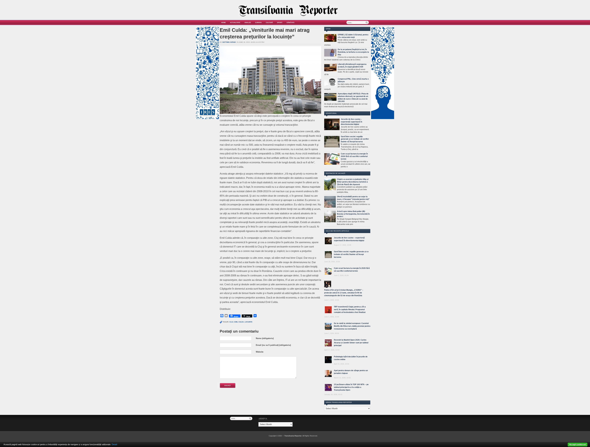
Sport (279, 22)
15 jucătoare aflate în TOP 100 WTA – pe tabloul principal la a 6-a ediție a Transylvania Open (351, 387)
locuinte (248, 322)
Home (223, 22)
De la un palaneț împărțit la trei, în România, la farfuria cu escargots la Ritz (353, 52)
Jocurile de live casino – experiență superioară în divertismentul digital (351, 121)
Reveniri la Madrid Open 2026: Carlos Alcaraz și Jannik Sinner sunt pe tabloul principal (351, 343)
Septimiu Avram (229, 42)
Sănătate (291, 22)
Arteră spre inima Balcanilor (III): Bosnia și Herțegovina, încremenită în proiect (353, 214)
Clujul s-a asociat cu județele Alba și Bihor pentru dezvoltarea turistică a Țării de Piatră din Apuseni (352, 182)
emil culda (239, 322)
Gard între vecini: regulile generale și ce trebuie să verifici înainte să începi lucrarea (355, 139)
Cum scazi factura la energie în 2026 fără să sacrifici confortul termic (354, 156)
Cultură (269, 22)
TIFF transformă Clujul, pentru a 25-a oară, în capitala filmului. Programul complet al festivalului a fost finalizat (350, 309)
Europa (258, 22)
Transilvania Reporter (293, 436)
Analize (247, 22)
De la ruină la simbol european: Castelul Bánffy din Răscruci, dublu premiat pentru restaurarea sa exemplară (352, 326)
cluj (231, 322)
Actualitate (235, 22)
